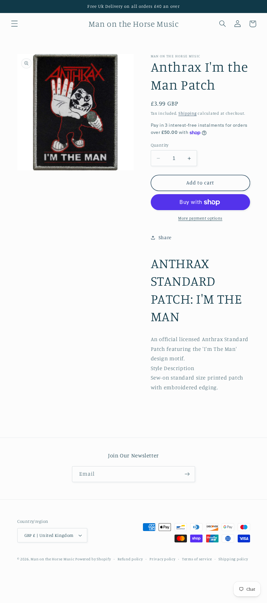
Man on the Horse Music (53, 559)
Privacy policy (162, 559)
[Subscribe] (187, 474)
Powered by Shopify (93, 559)
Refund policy (130, 559)
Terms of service (197, 559)
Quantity (160, 145)
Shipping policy (233, 559)
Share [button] (165, 237)
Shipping (187, 113)
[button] (14, 23)
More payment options (200, 218)
